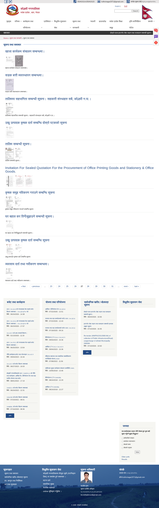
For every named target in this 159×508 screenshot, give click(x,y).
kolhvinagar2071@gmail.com (134, 477)
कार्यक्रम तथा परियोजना (28, 24)
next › (126, 286)
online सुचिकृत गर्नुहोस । (52, 491)
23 (51, 286)
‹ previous (36, 286)
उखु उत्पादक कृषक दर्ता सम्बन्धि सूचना (27, 240)
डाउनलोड (102, 21)
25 (67, 286)
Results (124, 459)
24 (59, 286)
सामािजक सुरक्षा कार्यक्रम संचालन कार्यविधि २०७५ (59, 368)
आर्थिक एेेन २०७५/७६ (52, 387)
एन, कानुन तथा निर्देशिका (13, 481)
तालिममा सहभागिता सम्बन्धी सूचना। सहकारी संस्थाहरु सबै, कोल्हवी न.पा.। (48, 99)
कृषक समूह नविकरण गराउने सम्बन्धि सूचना (30, 192)
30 (104, 286)
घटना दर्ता (46, 480)
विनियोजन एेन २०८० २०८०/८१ (55, 337)
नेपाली (125, 6)
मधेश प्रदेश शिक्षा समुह (116, 24)
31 (112, 286)
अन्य (10, 416)
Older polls (126, 457)
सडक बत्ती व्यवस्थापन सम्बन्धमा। (24, 75)
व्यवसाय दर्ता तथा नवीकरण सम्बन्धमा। (27, 264)
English (117, 6)
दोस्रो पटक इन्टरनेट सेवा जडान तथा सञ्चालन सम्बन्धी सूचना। (126, 33)
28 (88, 286)
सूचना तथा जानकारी (76, 24)
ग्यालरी (92, 21)
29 (96, 286)
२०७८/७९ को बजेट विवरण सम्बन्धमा (17, 397)
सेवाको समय (127, 444)
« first (23, 286)
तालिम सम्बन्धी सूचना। (18, 144)
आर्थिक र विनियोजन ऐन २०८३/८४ (55, 309)
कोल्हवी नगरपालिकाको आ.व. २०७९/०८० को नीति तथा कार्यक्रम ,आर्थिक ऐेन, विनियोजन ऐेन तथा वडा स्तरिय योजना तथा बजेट (21, 375)
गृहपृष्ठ (8, 21)
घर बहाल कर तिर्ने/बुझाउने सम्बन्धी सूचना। (29, 216)
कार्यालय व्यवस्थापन (129, 441)
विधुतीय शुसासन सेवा (60, 24)
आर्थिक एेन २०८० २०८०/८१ (54, 347)
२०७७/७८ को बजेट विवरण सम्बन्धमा (17, 406)
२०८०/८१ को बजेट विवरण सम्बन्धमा (17, 364)
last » (136, 286)
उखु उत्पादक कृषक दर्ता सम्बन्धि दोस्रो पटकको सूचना (36, 123)
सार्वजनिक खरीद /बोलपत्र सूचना (16, 477)
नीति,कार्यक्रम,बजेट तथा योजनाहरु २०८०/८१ (20, 354)
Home (5, 38)
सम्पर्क (150, 21)
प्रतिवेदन (47, 21)
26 (75, 286)
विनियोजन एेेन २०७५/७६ (53, 377)
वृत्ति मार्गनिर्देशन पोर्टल (135, 24)
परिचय (17, 21)
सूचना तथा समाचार (11, 473)
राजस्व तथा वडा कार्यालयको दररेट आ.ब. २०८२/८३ (60, 328)
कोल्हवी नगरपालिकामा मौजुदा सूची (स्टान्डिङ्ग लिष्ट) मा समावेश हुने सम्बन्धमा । (59, 475)
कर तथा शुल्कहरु (11, 484)
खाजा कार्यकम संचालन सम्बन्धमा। (25, 51)
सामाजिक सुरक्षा (48, 484)
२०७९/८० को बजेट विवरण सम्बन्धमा (17, 388)
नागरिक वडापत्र (49, 488)
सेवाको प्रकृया (128, 448)
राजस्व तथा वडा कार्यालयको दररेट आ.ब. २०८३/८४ (60, 318)
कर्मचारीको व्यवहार (129, 438)
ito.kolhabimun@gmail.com (91, 495)
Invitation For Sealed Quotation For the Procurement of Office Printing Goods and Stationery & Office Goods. (79, 169)
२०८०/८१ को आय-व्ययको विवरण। (17, 333)
